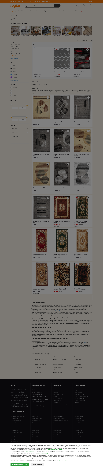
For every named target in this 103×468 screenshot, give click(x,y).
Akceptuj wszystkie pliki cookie (19, 464)
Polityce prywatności (62, 460)
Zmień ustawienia (37, 464)
